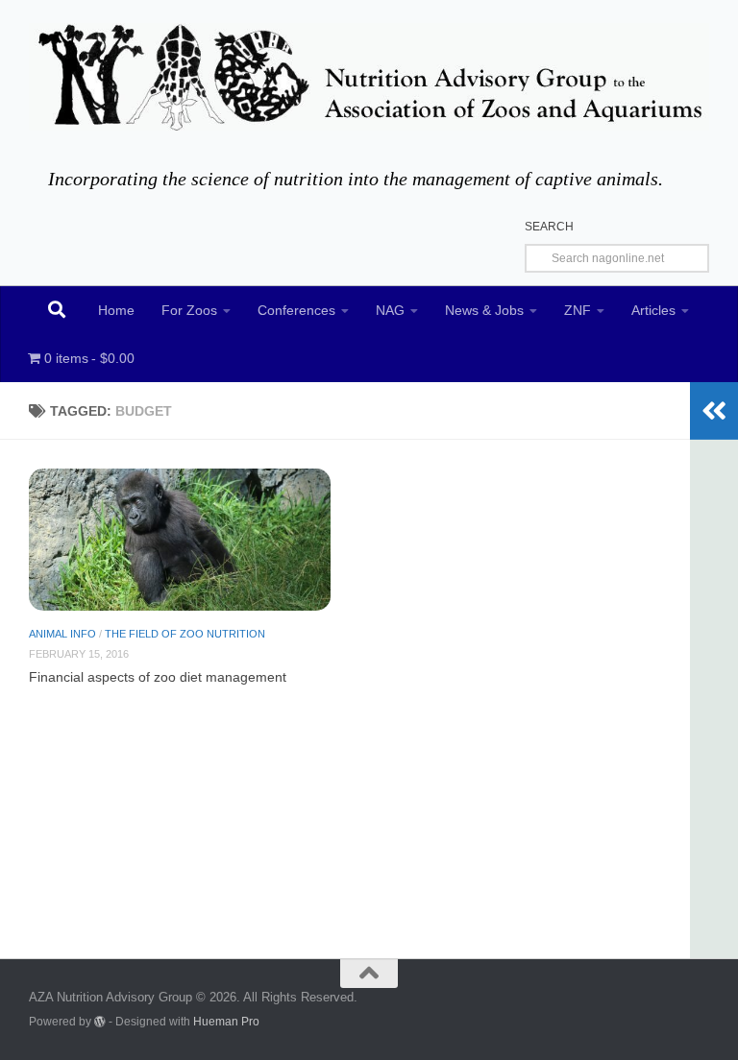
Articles (653, 310)
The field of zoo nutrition (185, 633)
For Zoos (189, 310)
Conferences (296, 310)
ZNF (577, 310)
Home (116, 310)
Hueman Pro (226, 1021)
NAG (390, 310)
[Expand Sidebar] (714, 411)
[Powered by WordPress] (100, 1021)
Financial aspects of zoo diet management (157, 677)
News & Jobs (484, 310)
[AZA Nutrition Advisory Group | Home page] (369, 77)
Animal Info (62, 633)
